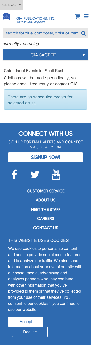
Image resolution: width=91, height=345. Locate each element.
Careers (45, 218)
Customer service (45, 191)
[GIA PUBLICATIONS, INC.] (6, 15)
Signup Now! (45, 157)
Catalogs (10, 5)
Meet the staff (45, 209)
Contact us (45, 227)
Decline (30, 332)
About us (45, 200)
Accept (26, 321)
